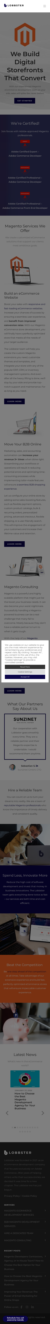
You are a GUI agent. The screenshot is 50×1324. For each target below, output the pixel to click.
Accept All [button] (25, 677)
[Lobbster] (14, 5)
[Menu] (44, 6)
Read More (25, 667)
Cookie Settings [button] (25, 672)
